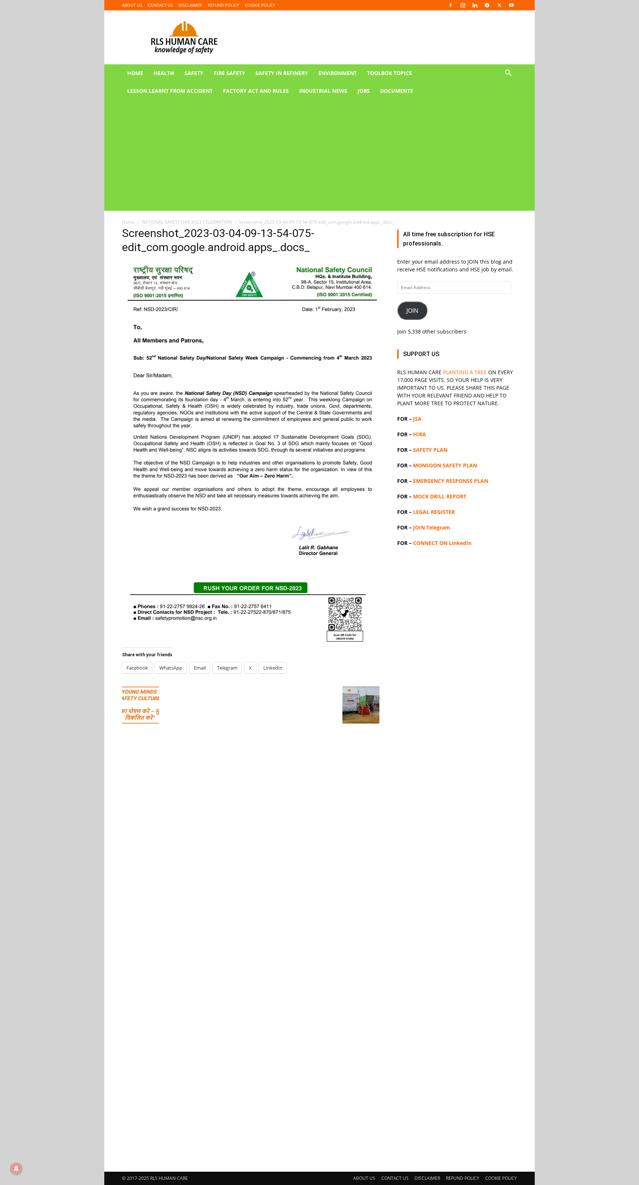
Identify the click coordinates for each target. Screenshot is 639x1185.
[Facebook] (450, 5)
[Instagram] (462, 5)
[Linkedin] (474, 5)
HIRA (419, 434)
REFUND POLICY (223, 5)
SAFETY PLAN (430, 449)
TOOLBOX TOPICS (389, 73)
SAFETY (194, 73)
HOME (135, 73)
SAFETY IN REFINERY (282, 73)
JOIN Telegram (431, 527)
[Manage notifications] (16, 1169)
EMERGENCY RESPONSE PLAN (450, 480)
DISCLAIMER (190, 5)
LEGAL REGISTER (434, 511)
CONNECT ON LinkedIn (442, 542)
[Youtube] (511, 5)
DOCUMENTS (396, 90)
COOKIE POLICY (260, 5)
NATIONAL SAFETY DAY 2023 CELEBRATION (187, 222)
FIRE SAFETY (229, 73)
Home (128, 222)
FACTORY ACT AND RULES (256, 90)
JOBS (364, 90)
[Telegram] (487, 5)
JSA (417, 418)
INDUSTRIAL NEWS (323, 90)
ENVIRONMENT (337, 73)
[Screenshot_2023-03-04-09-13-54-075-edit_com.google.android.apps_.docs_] (250, 643)
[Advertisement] (310, 155)
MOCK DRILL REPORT (439, 496)
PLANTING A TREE (465, 372)
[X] (499, 5)
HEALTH (163, 73)
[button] (508, 73)
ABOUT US (132, 5)
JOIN (412, 311)
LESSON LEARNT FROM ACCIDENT (170, 90)
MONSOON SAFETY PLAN (445, 465)
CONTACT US (160, 5)
